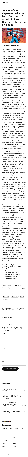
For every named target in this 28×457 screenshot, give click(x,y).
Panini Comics (6, 296)
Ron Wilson (5, 299)
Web (3, 361)
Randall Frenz (14, 296)
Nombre (4, 348)
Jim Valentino (13, 288)
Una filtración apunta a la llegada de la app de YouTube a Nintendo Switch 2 (11, 411)
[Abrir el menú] (25, 2)
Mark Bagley (21, 288)
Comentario (5, 333)
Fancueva (5, 2)
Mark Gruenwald (6, 291)
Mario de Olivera (11, 45)
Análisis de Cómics (7, 285)
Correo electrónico (6, 355)
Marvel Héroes (6, 293)
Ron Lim (22, 296)
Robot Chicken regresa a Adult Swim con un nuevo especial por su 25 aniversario (11, 397)
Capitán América (17, 285)
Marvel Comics (15, 291)
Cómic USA (5, 288)
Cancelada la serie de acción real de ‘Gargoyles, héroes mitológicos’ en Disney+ (10, 404)
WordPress (23, 454)
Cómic (17, 45)
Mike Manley (14, 293)
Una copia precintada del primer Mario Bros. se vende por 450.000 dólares (11, 389)
